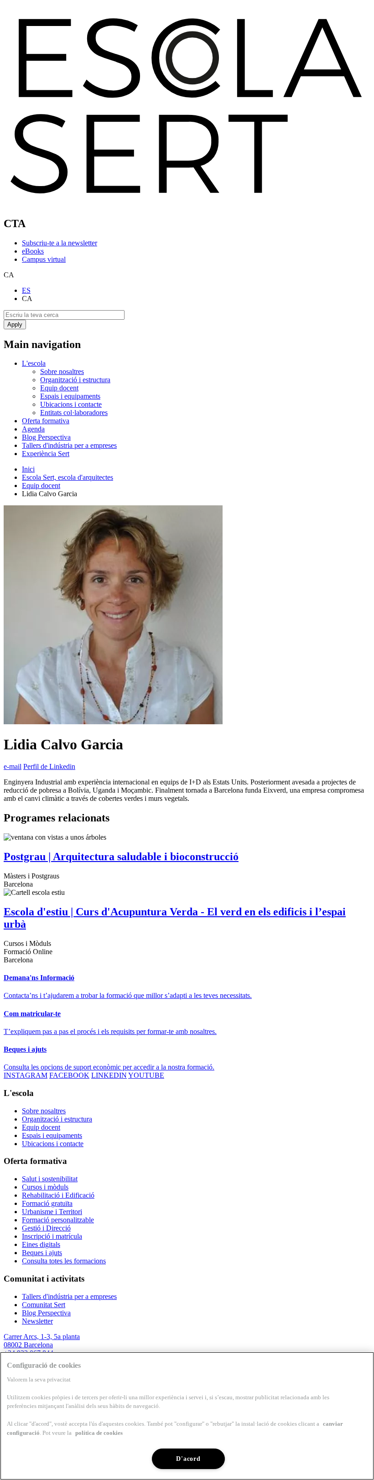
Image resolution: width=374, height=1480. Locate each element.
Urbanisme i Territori (52, 1211)
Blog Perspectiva (46, 437)
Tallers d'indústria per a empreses (69, 445)
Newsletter (37, 1321)
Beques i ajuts (42, 1253)
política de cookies (99, 1432)
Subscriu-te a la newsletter (59, 243)
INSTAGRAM (25, 1075)
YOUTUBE (146, 1075)
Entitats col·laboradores (74, 412)
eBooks (33, 251)
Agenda (33, 429)
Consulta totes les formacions (64, 1261)
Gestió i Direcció (46, 1228)
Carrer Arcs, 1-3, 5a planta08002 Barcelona (42, 1341)
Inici (28, 469)
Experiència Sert (45, 453)
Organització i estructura (75, 380)
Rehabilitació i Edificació (58, 1195)
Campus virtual (44, 259)
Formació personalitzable (58, 1220)
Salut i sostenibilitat (50, 1179)
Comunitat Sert (43, 1305)
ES (26, 290)
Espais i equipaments (70, 396)
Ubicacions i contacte (71, 404)
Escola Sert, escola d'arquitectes (67, 477)
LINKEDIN (109, 1075)
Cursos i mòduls (45, 1187)
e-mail (12, 766)
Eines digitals (41, 1244)
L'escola (34, 363)
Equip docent (59, 388)
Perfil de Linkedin (49, 766)
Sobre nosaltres (62, 371)
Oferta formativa (45, 421)
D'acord (188, 1458)
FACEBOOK (69, 1075)
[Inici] (187, 204)
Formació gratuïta (47, 1203)
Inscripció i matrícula (52, 1236)
